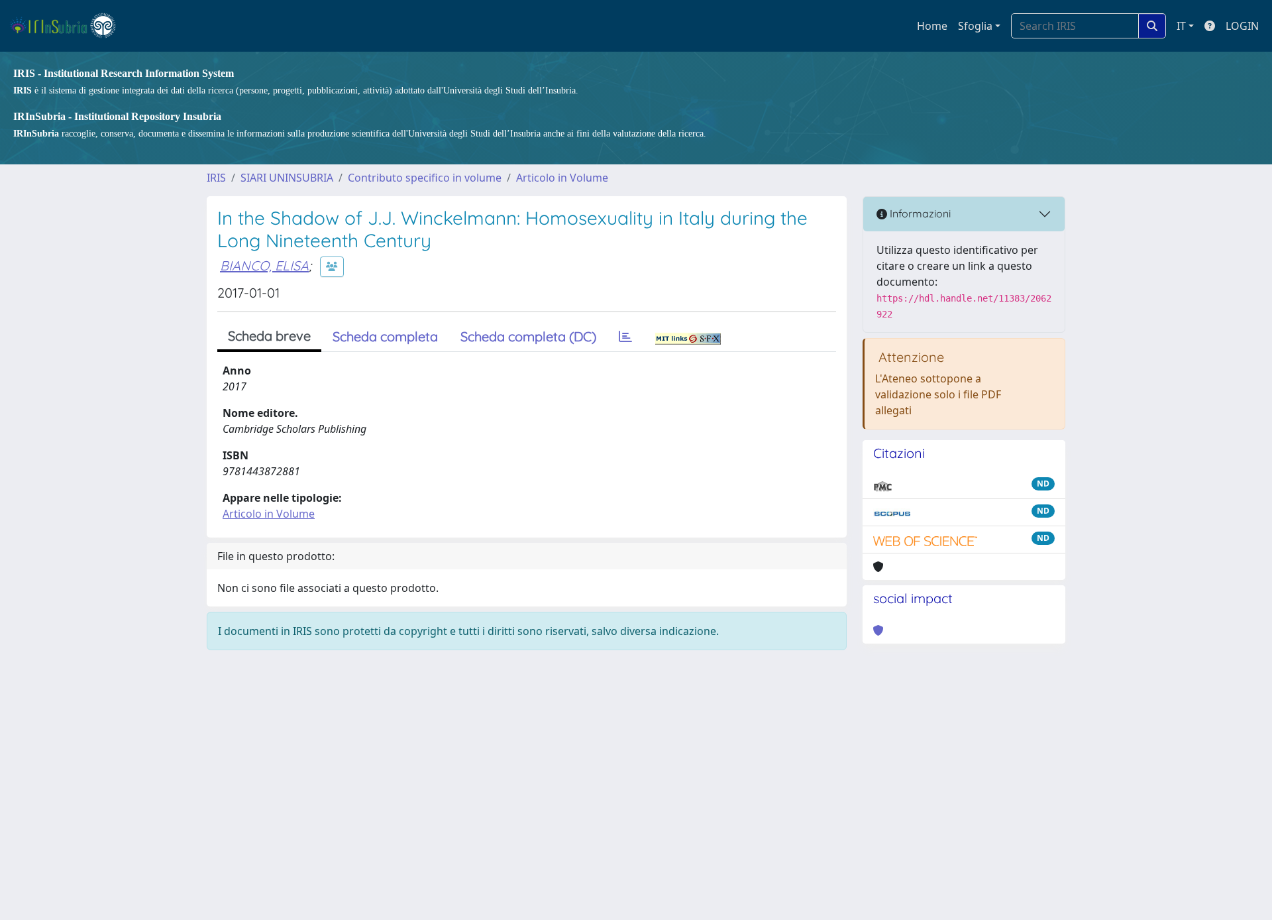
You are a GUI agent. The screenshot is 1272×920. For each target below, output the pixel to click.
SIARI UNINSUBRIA (286, 177)
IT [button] (1181, 26)
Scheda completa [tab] (385, 336)
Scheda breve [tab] (269, 335)
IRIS (216, 177)
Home (932, 26)
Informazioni (919, 213)
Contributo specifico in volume (425, 177)
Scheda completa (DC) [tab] (528, 336)
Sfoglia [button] (975, 26)
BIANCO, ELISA (264, 265)
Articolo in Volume (562, 177)
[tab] (625, 337)
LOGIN (1242, 26)
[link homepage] (68, 26)
